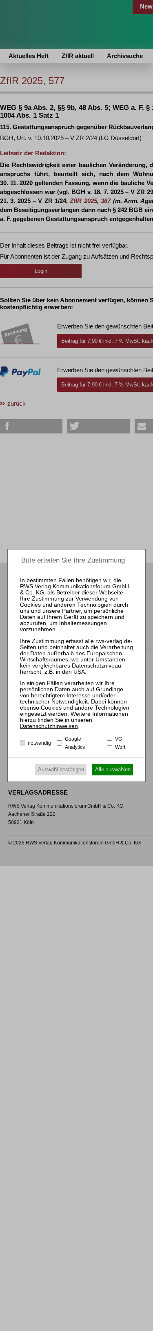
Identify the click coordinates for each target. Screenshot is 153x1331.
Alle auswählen (113, 769)
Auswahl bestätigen (61, 769)
